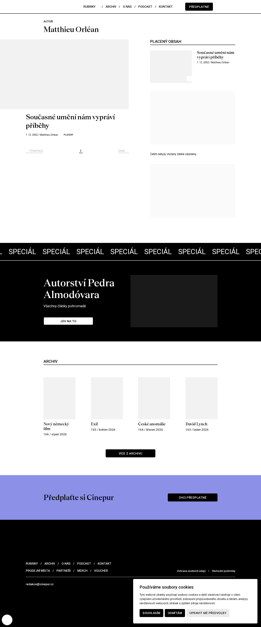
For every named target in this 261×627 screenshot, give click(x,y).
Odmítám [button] (175, 613)
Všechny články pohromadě (65, 306)
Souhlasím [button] (151, 613)
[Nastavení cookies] (7, 620)
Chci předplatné (193, 497)
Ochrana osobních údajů (191, 571)
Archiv (49, 563)
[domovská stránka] (47, 6)
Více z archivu (130, 453)
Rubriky (32, 563)
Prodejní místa (38, 570)
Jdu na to (68, 321)
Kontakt (105, 563)
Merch (82, 570)
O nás (66, 563)
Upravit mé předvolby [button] (207, 613)
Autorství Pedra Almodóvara (79, 288)
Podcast (84, 563)
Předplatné (199, 7)
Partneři (63, 570)
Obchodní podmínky (223, 571)
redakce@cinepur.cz (40, 584)
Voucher (101, 570)
